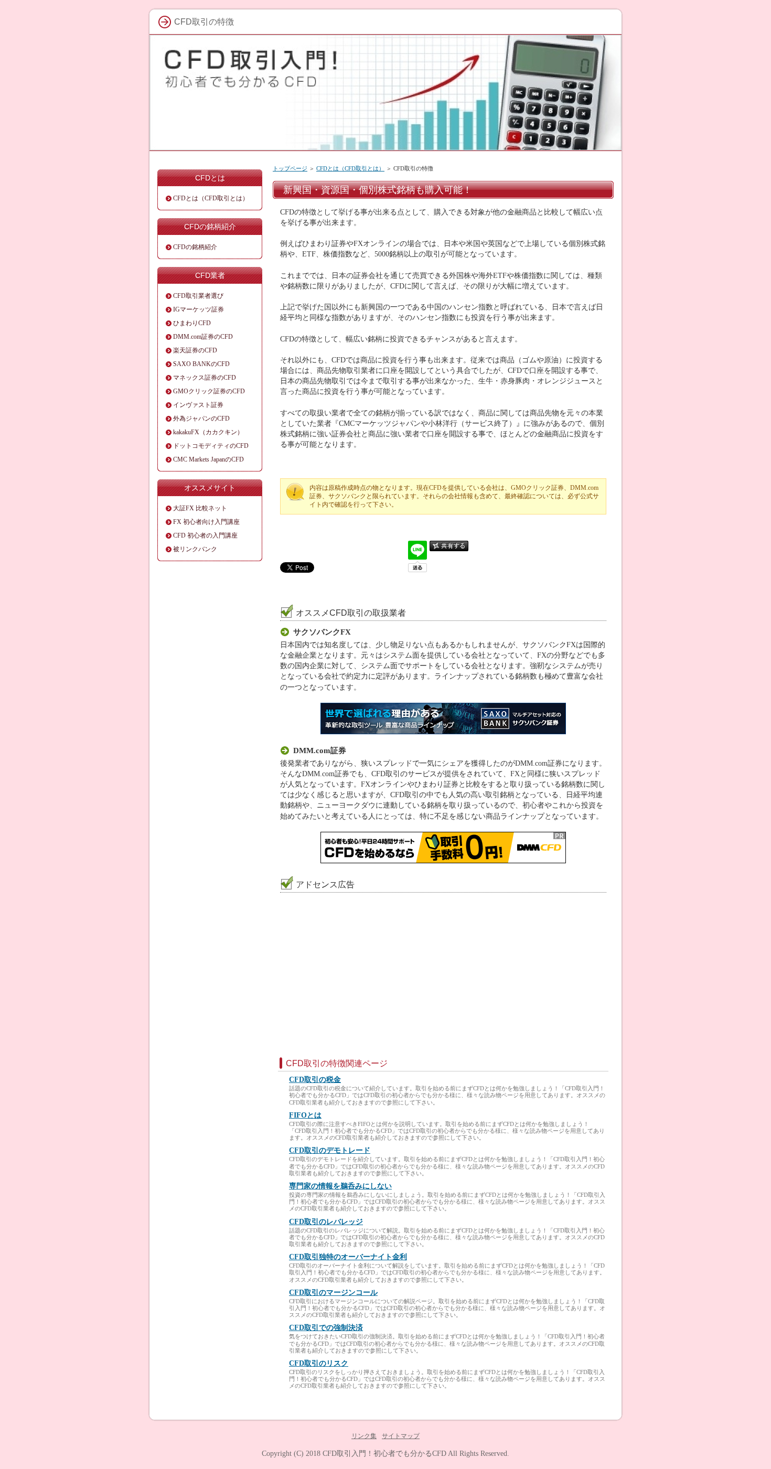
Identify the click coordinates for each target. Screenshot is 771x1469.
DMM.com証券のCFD (203, 336)
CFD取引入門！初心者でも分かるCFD (384, 1453)
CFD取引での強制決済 (326, 1328)
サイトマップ (401, 1436)
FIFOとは (305, 1115)
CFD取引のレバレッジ (326, 1222)
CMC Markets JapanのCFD (208, 459)
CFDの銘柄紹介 (195, 247)
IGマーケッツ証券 (198, 309)
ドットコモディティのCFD (211, 445)
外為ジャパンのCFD (201, 418)
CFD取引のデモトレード (329, 1150)
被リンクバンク (195, 549)
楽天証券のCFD (195, 350)
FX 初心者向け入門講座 (206, 522)
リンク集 (364, 1436)
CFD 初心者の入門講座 (205, 535)
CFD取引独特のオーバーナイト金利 (348, 1257)
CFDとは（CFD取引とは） (350, 168)
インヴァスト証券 (198, 405)
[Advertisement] (363, 963)
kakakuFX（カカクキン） (208, 432)
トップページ (290, 168)
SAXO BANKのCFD (201, 364)
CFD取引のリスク (318, 1363)
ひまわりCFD (192, 323)
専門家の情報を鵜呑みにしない (340, 1186)
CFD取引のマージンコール (333, 1292)
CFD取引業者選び (198, 295)
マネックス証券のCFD (204, 377)
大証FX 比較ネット (200, 508)
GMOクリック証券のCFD (209, 391)
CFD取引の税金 (315, 1080)
